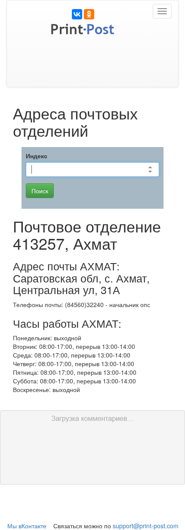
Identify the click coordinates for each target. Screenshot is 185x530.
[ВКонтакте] (77, 14)
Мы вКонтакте (26, 525)
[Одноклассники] (89, 14)
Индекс (36, 155)
